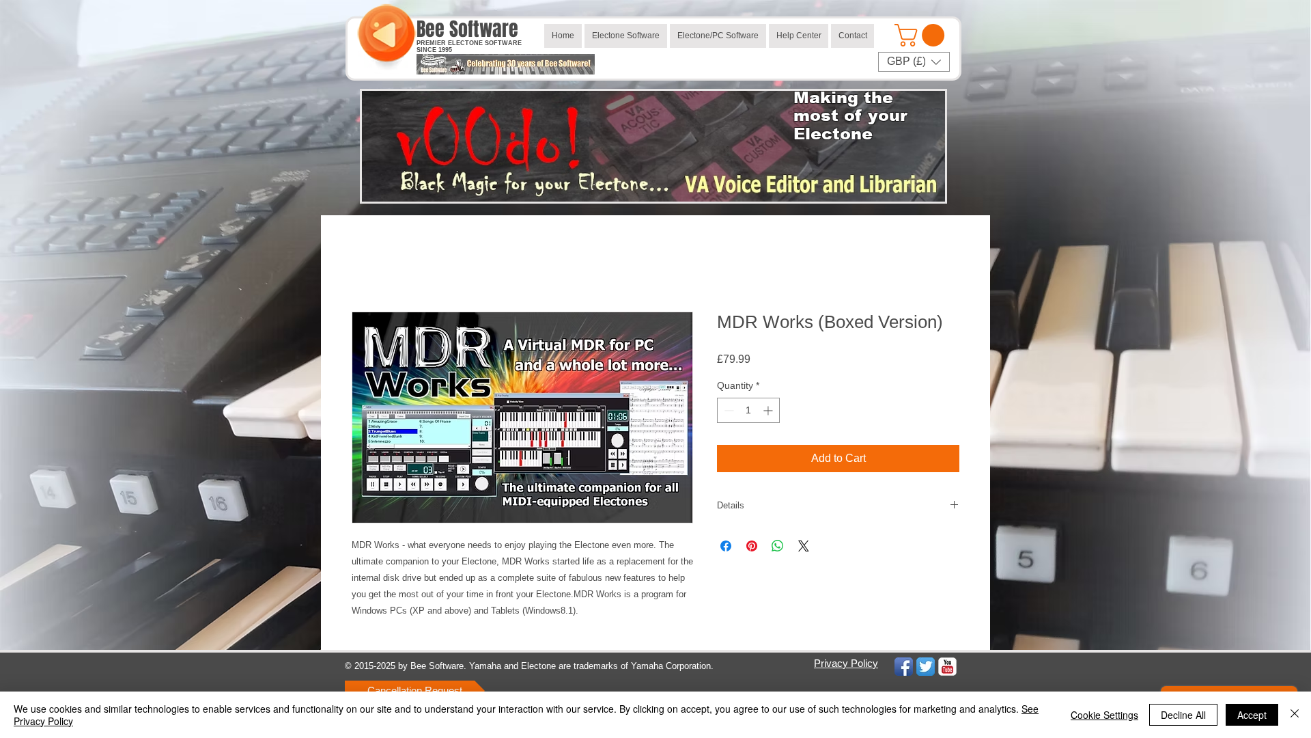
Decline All (1183, 715)
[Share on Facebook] (726, 546)
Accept (1252, 715)
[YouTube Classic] (947, 666)
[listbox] (914, 62)
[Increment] (769, 410)
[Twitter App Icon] (925, 666)
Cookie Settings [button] (1104, 715)
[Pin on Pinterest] (752, 546)
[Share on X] (803, 546)
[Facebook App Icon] (903, 666)
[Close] (1294, 714)
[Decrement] (727, 410)
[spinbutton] (748, 410)
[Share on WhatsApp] (778, 546)
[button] (922, 35)
